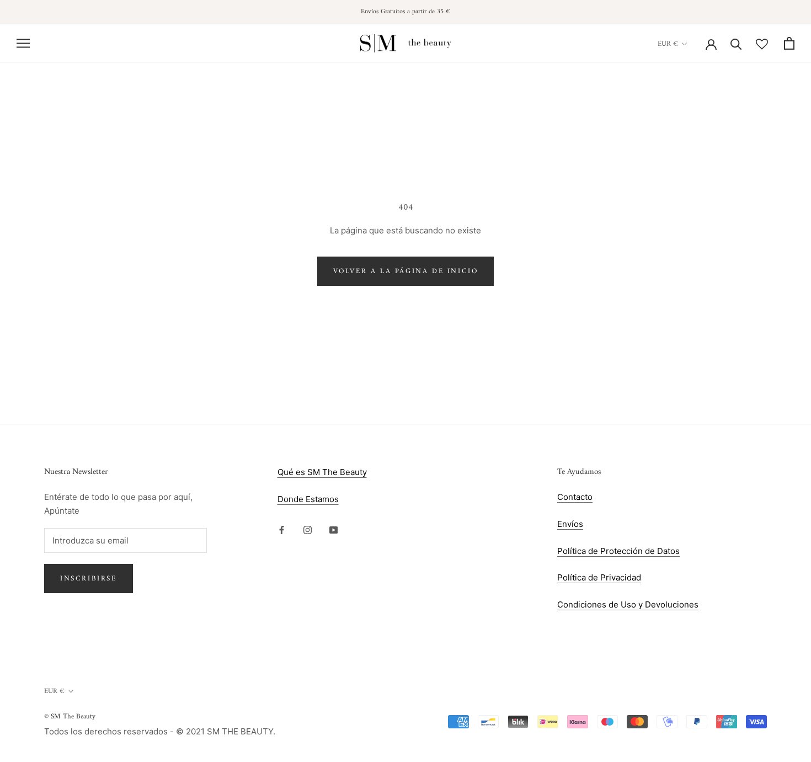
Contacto (575, 497)
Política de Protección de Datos (618, 551)
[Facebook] (282, 530)
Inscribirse (88, 578)
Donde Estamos (308, 499)
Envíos (570, 524)
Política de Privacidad (599, 577)
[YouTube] (333, 530)
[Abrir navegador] (23, 43)
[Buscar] (736, 43)
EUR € (668, 44)
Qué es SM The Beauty (322, 472)
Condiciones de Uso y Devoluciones (627, 604)
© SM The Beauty (69, 716)
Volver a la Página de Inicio (405, 271)
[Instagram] (307, 530)
